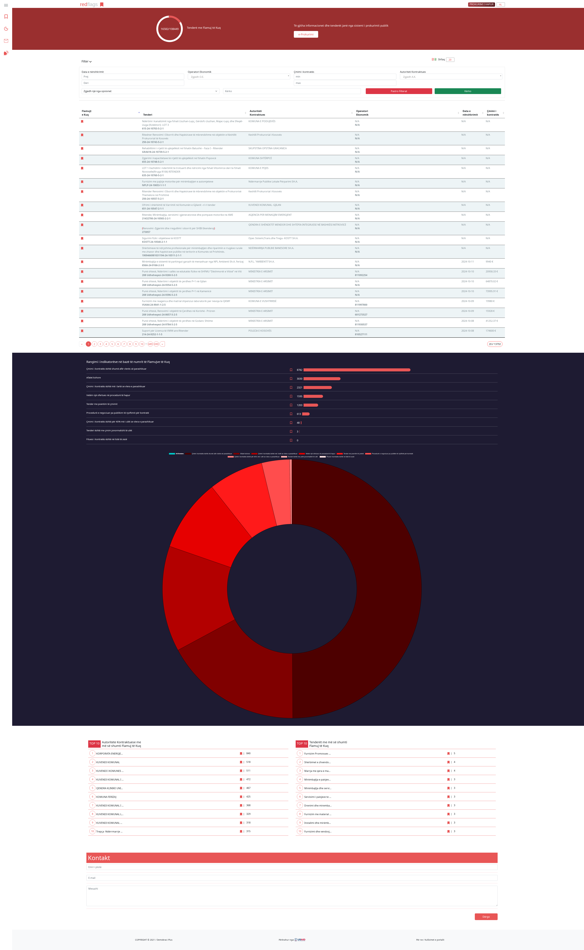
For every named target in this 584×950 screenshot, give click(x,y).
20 (450, 59)
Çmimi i (493, 112)
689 (150, 344)
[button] (292, 62)
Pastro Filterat (399, 91)
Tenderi (147, 114)
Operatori (362, 112)
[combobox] (239, 76)
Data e (470, 112)
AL (500, 4)
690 (156, 344)
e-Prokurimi (306, 34)
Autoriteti (257, 112)
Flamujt (86, 112)
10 (142, 344)
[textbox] (203, 77)
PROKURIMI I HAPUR (482, 4)
